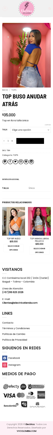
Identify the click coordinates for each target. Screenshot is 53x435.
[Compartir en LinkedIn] (31, 161)
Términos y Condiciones (16, 328)
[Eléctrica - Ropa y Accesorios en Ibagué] (26, 8)
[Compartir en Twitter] (15, 161)
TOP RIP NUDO (13, 238)
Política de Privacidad (14, 339)
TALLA (4, 130)
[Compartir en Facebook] (10, 161)
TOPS (13, 90)
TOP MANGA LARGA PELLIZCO (39, 240)
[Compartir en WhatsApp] (5, 161)
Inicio (5, 90)
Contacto (7, 322)
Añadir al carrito (30, 141)
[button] (5, 8)
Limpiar (48, 125)
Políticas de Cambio (13, 334)
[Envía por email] (20, 161)
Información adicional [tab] (10, 179)
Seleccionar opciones (14, 248)
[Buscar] (50, 8)
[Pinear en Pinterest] (26, 161)
